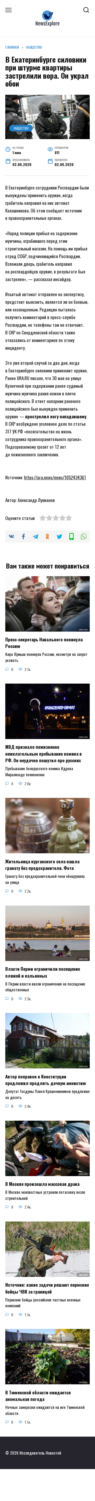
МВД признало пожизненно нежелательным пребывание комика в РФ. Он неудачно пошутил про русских (43, 754)
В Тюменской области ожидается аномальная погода (38, 1395)
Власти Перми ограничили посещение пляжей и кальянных (42, 972)
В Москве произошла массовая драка (42, 1184)
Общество (21, 128)
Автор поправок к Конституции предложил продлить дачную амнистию (45, 1079)
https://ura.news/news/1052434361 (55, 477)
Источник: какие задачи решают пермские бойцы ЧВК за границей (47, 1288)
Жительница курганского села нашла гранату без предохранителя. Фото (42, 864)
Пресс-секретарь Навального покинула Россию (44, 643)
